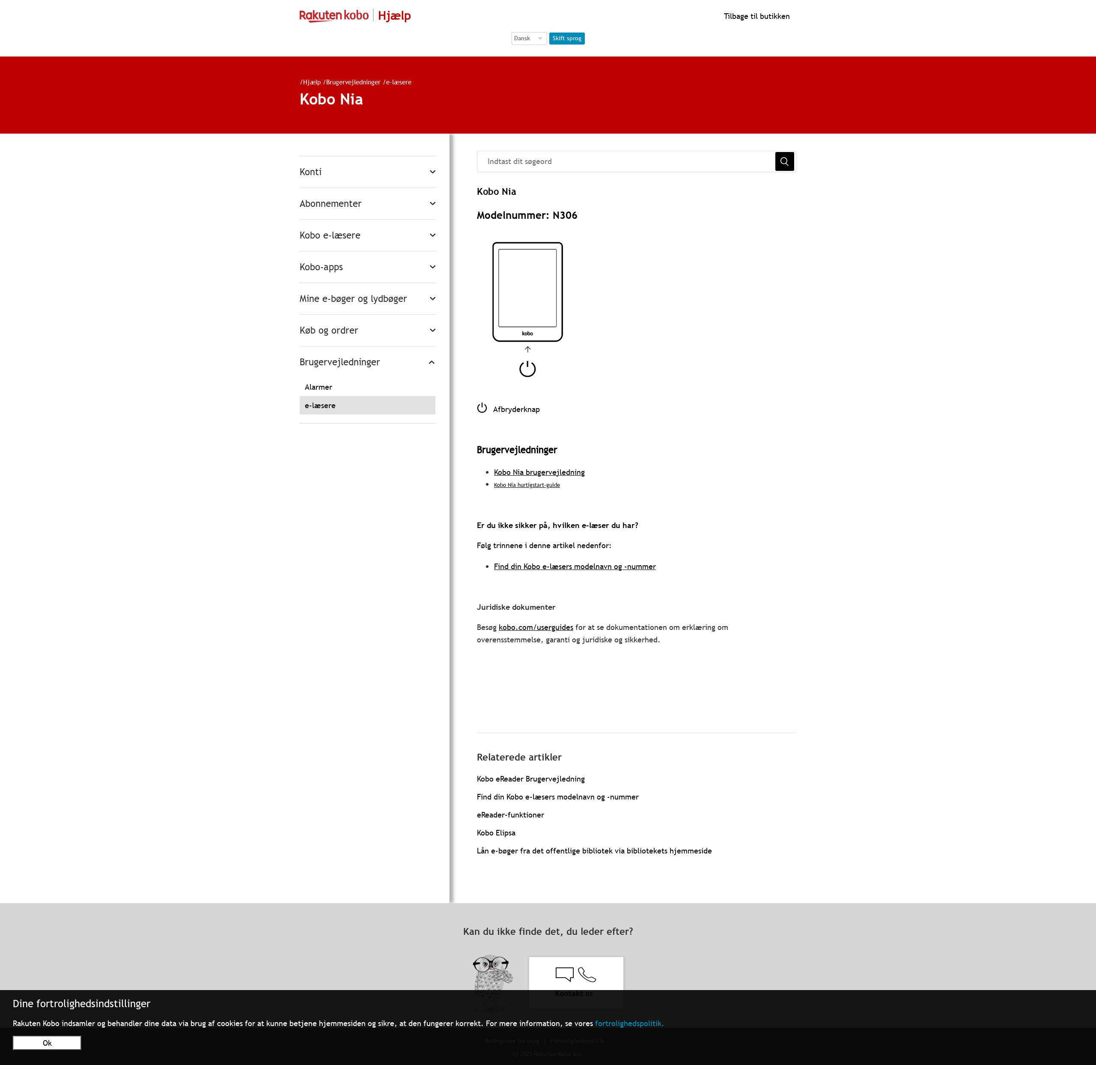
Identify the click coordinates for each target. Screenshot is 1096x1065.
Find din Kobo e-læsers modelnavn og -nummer (575, 566)
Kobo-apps (321, 267)
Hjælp (312, 82)
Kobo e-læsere (330, 235)
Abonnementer (331, 203)
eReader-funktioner (510, 815)
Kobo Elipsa (496, 833)
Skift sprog (567, 38)
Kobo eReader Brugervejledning (531, 779)
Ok (47, 1043)
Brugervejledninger (353, 82)
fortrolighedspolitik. (629, 1023)
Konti (311, 172)
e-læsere (398, 82)
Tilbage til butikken (756, 16)
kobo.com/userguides (536, 627)
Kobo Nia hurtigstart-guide (527, 485)
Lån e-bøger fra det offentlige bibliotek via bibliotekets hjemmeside (594, 851)
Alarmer (318, 387)
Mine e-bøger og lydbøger (353, 298)
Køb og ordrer (329, 330)
